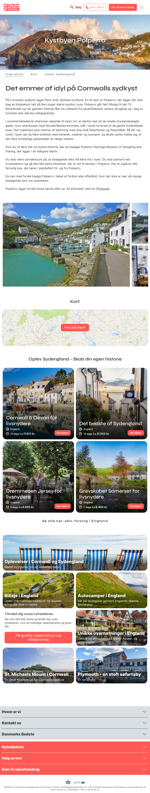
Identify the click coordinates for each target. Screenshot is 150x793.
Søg (78, 7)
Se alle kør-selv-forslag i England (75, 521)
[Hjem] (11, 7)
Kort (34, 74)
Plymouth (102, 189)
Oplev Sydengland (60, 74)
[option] (66, 244)
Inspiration (14, 74)
